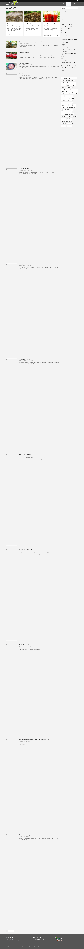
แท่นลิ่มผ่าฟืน (64, 21)
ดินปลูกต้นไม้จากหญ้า (30, 23)
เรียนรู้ (68, 3)
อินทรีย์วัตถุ (69, 111)
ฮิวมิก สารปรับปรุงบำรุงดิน (67, 24)
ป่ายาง (63, 93)
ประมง (68, 85)
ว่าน (72, 100)
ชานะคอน (75, 78)
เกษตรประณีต (71, 114)
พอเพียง (63, 3)
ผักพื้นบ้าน (73, 93)
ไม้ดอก (64, 126)
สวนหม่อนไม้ (67, 0)
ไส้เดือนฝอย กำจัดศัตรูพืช (25, 359)
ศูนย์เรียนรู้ (65, 105)
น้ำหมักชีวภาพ (72, 83)
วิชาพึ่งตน (75, 3)
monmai (28, 43)
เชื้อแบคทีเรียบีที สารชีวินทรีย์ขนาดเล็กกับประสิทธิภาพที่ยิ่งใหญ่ (34, 739)
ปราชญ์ (72, 85)
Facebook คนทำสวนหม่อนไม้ (38, 939)
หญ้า (72, 109)
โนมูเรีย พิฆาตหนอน (24, 63)
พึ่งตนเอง (71, 98)
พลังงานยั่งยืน (64, 98)
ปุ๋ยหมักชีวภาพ (69, 87)
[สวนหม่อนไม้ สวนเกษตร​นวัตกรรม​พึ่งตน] (12, 1)
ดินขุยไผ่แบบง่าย (10, 23)
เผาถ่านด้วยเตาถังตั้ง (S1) (67, 26)
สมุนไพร (72, 105)
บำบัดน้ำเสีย (64, 85)
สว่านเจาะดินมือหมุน (72, 56)
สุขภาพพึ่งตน (66, 110)
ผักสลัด (63, 95)
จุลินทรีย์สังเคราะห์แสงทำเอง (50, 23)
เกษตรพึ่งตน (56, 3)
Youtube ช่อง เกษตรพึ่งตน (38, 942)
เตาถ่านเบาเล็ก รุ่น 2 (66, 28)
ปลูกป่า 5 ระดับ (65, 42)
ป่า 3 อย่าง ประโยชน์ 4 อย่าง (69, 90)
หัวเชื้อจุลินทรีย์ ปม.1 (24, 644)
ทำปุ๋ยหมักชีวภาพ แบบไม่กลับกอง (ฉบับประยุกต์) (30, 42)
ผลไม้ (66, 93)
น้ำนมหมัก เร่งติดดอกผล (25, 454)
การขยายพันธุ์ (65, 78)
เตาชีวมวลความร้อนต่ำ (66, 30)
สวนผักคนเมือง (65, 107)
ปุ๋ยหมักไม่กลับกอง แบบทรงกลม (68, 19)
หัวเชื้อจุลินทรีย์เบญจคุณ (25, 835)
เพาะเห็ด (64, 119)
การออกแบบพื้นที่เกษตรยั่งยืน (67, 15)
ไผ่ (72, 123)
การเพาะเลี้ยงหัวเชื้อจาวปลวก (26, 549)
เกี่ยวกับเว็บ (72, 0)
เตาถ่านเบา (64, 32)
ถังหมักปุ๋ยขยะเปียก (65, 22)
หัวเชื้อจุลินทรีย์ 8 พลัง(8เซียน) (26, 264)
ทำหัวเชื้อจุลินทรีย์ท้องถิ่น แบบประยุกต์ (28, 73)
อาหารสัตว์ (64, 112)
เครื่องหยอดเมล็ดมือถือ (70, 47)
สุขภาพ (75, 107)
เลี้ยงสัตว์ (69, 119)
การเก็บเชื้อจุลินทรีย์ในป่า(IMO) (26, 169)
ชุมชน (63, 80)
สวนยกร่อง (64, 17)
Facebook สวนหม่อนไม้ (37, 940)
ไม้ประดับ (69, 126)
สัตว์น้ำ (71, 107)
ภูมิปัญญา (64, 100)
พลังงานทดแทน (69, 96)
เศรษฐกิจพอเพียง (67, 121)
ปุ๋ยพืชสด (63, 87)
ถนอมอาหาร (67, 80)
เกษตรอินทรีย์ (66, 117)
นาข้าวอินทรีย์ (65, 83)
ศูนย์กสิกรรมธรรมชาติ (67, 102)
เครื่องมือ (73, 116)
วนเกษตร (68, 100)
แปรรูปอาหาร (66, 123)
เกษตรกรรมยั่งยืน (65, 114)
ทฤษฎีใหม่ (72, 80)
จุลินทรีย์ (71, 78)
